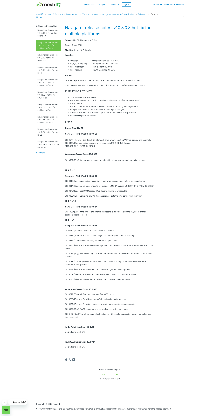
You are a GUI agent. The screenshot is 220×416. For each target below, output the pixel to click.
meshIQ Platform (55, 14)
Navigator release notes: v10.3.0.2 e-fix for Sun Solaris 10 (48, 33)
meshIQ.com (89, 4)
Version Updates (90, 14)
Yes (103, 374)
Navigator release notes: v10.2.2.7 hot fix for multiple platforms (48, 82)
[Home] (48, 4)
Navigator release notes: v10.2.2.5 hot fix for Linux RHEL (48, 132)
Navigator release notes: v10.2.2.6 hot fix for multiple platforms (48, 120)
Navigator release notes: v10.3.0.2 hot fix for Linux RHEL (48, 70)
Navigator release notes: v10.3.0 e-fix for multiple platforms (48, 144)
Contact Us (114, 4)
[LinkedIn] (73, 359)
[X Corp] (70, 359)
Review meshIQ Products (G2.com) (168, 4)
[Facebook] (66, 359)
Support (102, 4)
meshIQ (39, 14)
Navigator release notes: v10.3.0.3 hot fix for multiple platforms (48, 45)
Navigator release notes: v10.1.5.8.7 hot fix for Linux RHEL (48, 95)
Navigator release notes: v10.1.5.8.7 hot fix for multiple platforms (48, 107)
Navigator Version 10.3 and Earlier (118, 14)
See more (40, 152)
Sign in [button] (126, 4)
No (117, 374)
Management (72, 14)
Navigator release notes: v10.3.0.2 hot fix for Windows (48, 58)
